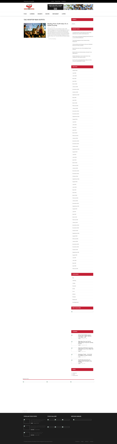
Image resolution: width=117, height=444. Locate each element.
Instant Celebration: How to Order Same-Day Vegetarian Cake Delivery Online (81, 56)
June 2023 (75, 157)
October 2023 (75, 146)
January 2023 (75, 168)
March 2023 (75, 162)
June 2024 (75, 124)
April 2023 (74, 160)
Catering (74, 280)
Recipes (74, 296)
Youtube (91, 441)
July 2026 (74, 73)
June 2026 (75, 75)
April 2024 (74, 130)
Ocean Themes (49, 441)
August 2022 (75, 181)
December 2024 (76, 111)
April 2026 (74, 81)
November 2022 (76, 173)
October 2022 (75, 176)
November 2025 (76, 89)
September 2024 (76, 116)
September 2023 (76, 149)
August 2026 (75, 70)
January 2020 (75, 241)
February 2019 (75, 268)
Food (74, 291)
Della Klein (49, 406)
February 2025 (75, 105)
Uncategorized (75, 302)
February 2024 (75, 135)
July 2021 (74, 211)
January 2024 (75, 138)
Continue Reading (52, 38)
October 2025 (75, 92)
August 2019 (75, 255)
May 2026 (74, 78)
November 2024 (76, 113)
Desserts (74, 286)
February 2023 (75, 165)
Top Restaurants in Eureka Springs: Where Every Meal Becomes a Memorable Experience (82, 33)
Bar (73, 277)
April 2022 (74, 192)
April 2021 (74, 214)
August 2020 (75, 236)
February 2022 (75, 198)
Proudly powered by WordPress (30, 441)
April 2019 (74, 265)
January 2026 (75, 86)
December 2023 (76, 141)
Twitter (82, 441)
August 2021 (75, 208)
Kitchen (74, 294)
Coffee (74, 283)
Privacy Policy (57, 1)
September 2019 (76, 252)
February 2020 (75, 238)
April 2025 (74, 100)
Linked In (86, 441)
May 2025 (74, 97)
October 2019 (75, 249)
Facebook (77, 441)
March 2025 (75, 103)
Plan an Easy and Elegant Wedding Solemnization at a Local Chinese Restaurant (83, 37)
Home (52, 1)
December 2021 (76, 203)
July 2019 (74, 257)
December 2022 (76, 170)
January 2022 (75, 200)
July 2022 (74, 184)
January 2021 (75, 222)
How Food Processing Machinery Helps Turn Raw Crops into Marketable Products (82, 60)
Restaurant (75, 299)
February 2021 (75, 219)
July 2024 (74, 122)
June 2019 (74, 260)
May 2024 (74, 127)
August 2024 (75, 119)
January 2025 (75, 108)
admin (49, 27)
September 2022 (76, 179)
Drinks (74, 288)
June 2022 (75, 187)
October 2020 (75, 230)
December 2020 (76, 225)
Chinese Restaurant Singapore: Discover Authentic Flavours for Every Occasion (82, 45)
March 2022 (75, 195)
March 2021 (75, 217)
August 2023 (75, 151)
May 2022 (74, 189)
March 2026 (75, 84)
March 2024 (75, 132)
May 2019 (74, 263)
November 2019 (76, 246)
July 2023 (74, 154)
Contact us (63, 1)
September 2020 (76, 233)
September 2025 (76, 94)
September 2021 (76, 206)
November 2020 (76, 227)
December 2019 (76, 244)
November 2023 (76, 143)
